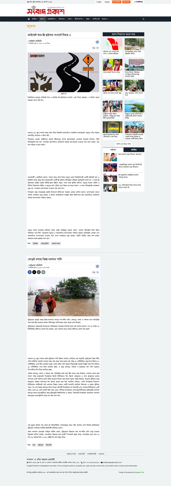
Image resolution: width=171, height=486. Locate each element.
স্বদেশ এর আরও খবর (123, 144)
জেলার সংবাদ (56, 243)
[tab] (113, 149)
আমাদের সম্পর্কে (71, 454)
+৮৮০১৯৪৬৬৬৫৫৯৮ (92, 462)
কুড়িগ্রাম (40, 445)
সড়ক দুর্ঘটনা (44, 243)
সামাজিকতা (139, 2)
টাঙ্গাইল (35, 243)
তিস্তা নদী (48, 445)
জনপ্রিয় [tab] (134, 150)
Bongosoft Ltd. (139, 472)
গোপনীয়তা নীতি (91, 454)
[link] (116, 1)
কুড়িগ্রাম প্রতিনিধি (35, 265)
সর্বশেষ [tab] (113, 150)
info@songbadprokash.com (112, 462)
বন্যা (34, 445)
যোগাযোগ (101, 454)
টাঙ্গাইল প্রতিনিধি (35, 41)
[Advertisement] (63, 116)
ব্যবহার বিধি (81, 454)
